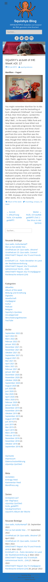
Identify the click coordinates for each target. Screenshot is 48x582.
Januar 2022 (10, 344)
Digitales (9, 295)
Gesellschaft (10, 298)
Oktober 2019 (11, 413)
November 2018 (12, 441)
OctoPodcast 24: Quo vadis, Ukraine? (21, 249)
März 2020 (10, 399)
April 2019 (9, 430)
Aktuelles (9, 287)
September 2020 (12, 383)
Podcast (8, 306)
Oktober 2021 (11, 352)
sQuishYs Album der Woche (17, 511)
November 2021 (12, 350)
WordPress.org (11, 485)
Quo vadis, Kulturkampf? (16, 244)
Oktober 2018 (11, 443)
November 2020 (12, 377)
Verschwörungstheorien (16, 317)
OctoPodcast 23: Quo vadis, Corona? (21, 252)
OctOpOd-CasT (12, 498)
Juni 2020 (9, 391)
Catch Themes (30, 579)
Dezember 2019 (12, 408)
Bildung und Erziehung (15, 293)
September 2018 (12, 446)
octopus (36, 202)
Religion (9, 309)
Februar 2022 (11, 341)
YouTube (9, 320)
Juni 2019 (9, 424)
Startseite (9, 456)
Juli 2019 (9, 421)
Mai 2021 (9, 361)
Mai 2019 (9, 427)
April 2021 (9, 363)
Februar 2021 (11, 369)
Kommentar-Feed (13, 482)
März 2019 (10, 432)
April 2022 (9, 336)
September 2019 (12, 416)
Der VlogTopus (11, 500)
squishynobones (26, 67)
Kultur (8, 304)
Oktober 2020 (11, 380)
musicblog (29, 202)
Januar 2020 (10, 405)
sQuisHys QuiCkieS (13, 464)
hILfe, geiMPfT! (12, 506)
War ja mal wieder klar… (16, 247)
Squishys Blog (25, 21)
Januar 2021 (10, 372)
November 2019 (12, 410)
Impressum (10, 458)
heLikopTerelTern (13, 509)
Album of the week (14, 202)
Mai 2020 (9, 394)
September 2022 (12, 333)
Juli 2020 (9, 388)
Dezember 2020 (12, 374)
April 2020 (9, 397)
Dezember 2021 (12, 347)
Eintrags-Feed (11, 479)
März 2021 (10, 366)
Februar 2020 (11, 402)
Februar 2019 (11, 435)
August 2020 (10, 385)
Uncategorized (11, 315)
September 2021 (12, 355)
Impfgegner (10, 301)
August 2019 (10, 419)
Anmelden (10, 477)
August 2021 (10, 358)
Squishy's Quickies (13, 312)
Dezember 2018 (12, 438)
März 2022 (10, 338)
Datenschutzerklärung (15, 461)
